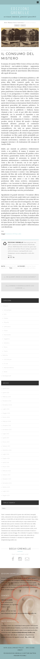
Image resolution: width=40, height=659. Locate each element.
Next (23, 25)
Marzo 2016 (6, 466)
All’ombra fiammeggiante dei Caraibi (20, 287)
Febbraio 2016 (7, 470)
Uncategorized (7, 376)
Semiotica (6, 343)
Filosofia (6, 322)
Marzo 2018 (6, 417)
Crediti (20, 650)
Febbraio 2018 (7, 421)
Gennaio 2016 (6, 475)
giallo (28, 268)
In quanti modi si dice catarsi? (20, 277)
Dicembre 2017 (7, 425)
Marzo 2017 (6, 442)
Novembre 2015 (7, 483)
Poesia (6, 330)
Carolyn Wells (22, 268)
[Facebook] (10, 257)
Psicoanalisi (7, 334)
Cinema (6, 318)
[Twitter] (8, 257)
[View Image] (37, 45)
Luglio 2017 (6, 433)
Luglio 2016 (6, 454)
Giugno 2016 (6, 458)
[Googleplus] (11, 257)
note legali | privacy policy (14, 647)
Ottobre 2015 (6, 487)
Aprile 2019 (6, 392)
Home (5, 22)
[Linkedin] (13, 257)
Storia (5, 347)
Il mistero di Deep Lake (13, 234)
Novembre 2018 (7, 405)
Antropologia (7, 310)
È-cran (6, 363)
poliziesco (33, 268)
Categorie (5, 306)
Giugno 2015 (6, 495)
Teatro (6, 351)
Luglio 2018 (6, 409)
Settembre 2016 (7, 450)
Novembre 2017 (7, 429)
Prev (17, 25)
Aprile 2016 (6, 462)
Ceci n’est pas (8, 359)
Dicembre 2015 (7, 479)
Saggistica (7, 339)
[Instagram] (20, 559)
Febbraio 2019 (7, 396)
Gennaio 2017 (6, 446)
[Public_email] (27, 559)
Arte (5, 314)
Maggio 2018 (6, 413)
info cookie (30, 647)
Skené (5, 371)
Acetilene (15, 268)
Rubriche (5, 355)
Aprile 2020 (6, 388)
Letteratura (21, 22)
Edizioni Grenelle (16, 242)
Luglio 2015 (6, 491)
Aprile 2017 (6, 437)
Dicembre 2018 (7, 401)
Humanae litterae (12, 22)
